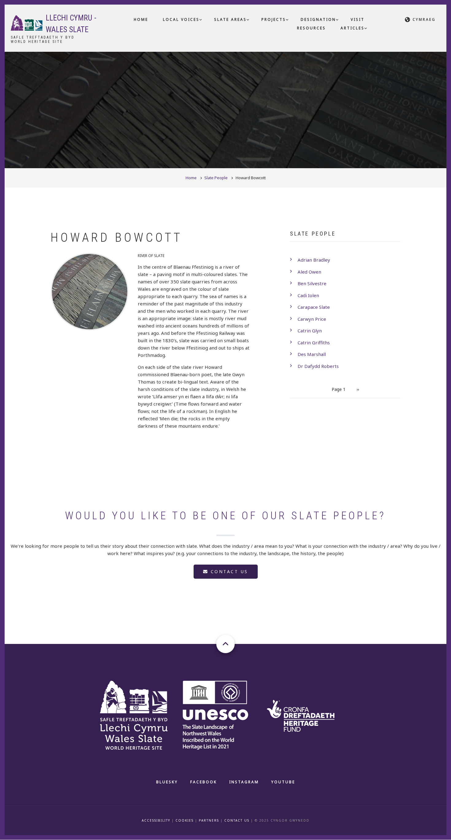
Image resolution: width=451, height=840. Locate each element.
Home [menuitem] (141, 19)
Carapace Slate (314, 307)
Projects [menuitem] (273, 19)
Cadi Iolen (308, 295)
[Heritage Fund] (307, 714)
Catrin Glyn (310, 330)
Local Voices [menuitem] (181, 19)
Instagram (244, 782)
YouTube (283, 782)
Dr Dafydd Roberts (318, 366)
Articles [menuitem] (352, 28)
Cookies (184, 820)
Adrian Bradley (314, 260)
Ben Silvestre (312, 283)
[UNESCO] (223, 714)
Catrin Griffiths (314, 342)
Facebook (203, 782)
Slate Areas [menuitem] (230, 19)
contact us (228, 571)
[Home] (27, 22)
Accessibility (156, 820)
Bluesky (167, 782)
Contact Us (236, 820)
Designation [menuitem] (318, 19)
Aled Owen (309, 272)
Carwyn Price (312, 319)
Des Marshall (312, 354)
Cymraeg (424, 19)
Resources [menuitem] (311, 28)
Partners (209, 820)
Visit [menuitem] (357, 19)
